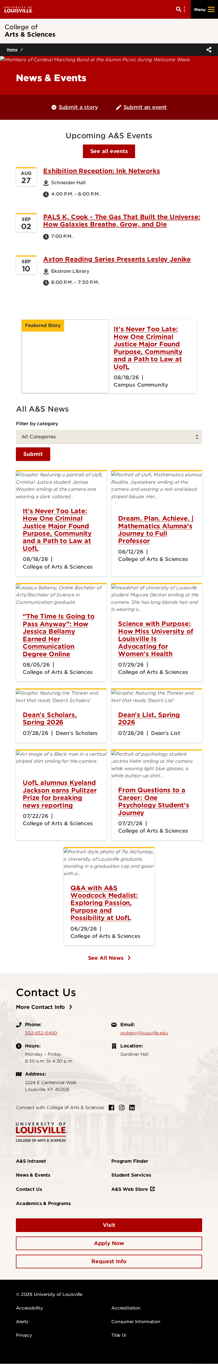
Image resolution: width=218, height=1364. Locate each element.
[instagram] (122, 1108)
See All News (106, 958)
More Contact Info (41, 1007)
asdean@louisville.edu (144, 1033)
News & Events (33, 1175)
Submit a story (78, 107)
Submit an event (145, 107)
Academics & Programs (43, 1203)
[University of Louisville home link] (19, 9)
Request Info (108, 1261)
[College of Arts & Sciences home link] (42, 1131)
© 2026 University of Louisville (49, 1294)
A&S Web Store (129, 1189)
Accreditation (126, 1308)
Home (12, 49)
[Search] (182, 9)
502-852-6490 (41, 1033)
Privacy (24, 1335)
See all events (109, 151)
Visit (109, 1225)
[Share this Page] (207, 50)
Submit (33, 454)
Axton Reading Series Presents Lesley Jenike (117, 259)
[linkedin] (132, 1108)
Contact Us (29, 1189)
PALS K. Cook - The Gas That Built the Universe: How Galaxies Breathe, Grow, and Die (121, 220)
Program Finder (129, 1161)
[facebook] (111, 1108)
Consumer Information (135, 1321)
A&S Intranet (31, 1161)
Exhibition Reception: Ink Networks (101, 171)
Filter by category (37, 423)
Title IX (118, 1335)
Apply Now (109, 1243)
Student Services (131, 1175)
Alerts (22, 1321)
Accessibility (29, 1308)
